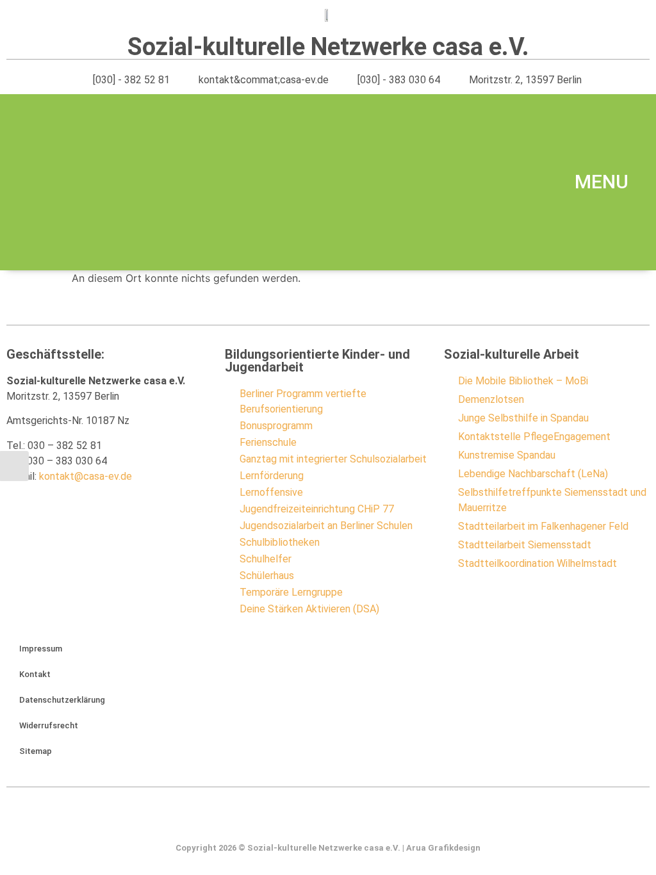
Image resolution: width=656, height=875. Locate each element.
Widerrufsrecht (48, 725)
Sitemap (35, 751)
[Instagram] (328, 821)
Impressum (40, 648)
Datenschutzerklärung (62, 700)
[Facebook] (301, 821)
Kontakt (35, 674)
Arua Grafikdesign (443, 848)
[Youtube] (354, 821)
